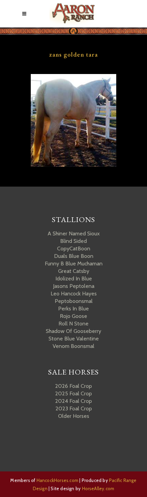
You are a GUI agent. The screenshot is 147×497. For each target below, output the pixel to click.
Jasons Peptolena (73, 286)
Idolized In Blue (73, 278)
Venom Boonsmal (73, 346)
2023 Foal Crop (73, 408)
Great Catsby (73, 271)
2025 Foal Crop (73, 393)
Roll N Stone (73, 323)
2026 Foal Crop (73, 386)
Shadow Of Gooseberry (73, 331)
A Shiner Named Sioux (74, 233)
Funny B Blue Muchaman (74, 263)
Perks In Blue (73, 308)
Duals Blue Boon (73, 256)
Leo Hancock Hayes (74, 293)
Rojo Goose (73, 316)
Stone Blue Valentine (74, 338)
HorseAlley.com (98, 488)
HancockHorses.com (57, 480)
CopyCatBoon (73, 248)
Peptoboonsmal (74, 301)
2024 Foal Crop (73, 401)
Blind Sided (73, 241)
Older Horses (73, 416)
